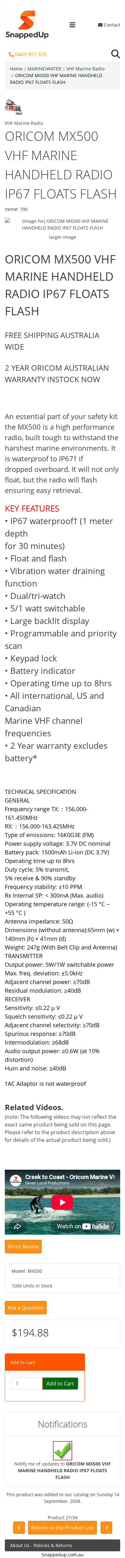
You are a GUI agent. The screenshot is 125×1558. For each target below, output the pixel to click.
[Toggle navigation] (72, 25)
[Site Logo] (27, 25)
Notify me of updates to (62, 1470)
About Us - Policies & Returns (41, 1545)
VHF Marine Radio (85, 69)
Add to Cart (60, 1383)
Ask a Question (26, 1307)
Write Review (23, 1246)
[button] (115, 54)
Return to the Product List (62, 1527)
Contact (111, 25)
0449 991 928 (30, 54)
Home (16, 69)
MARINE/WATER (44, 69)
